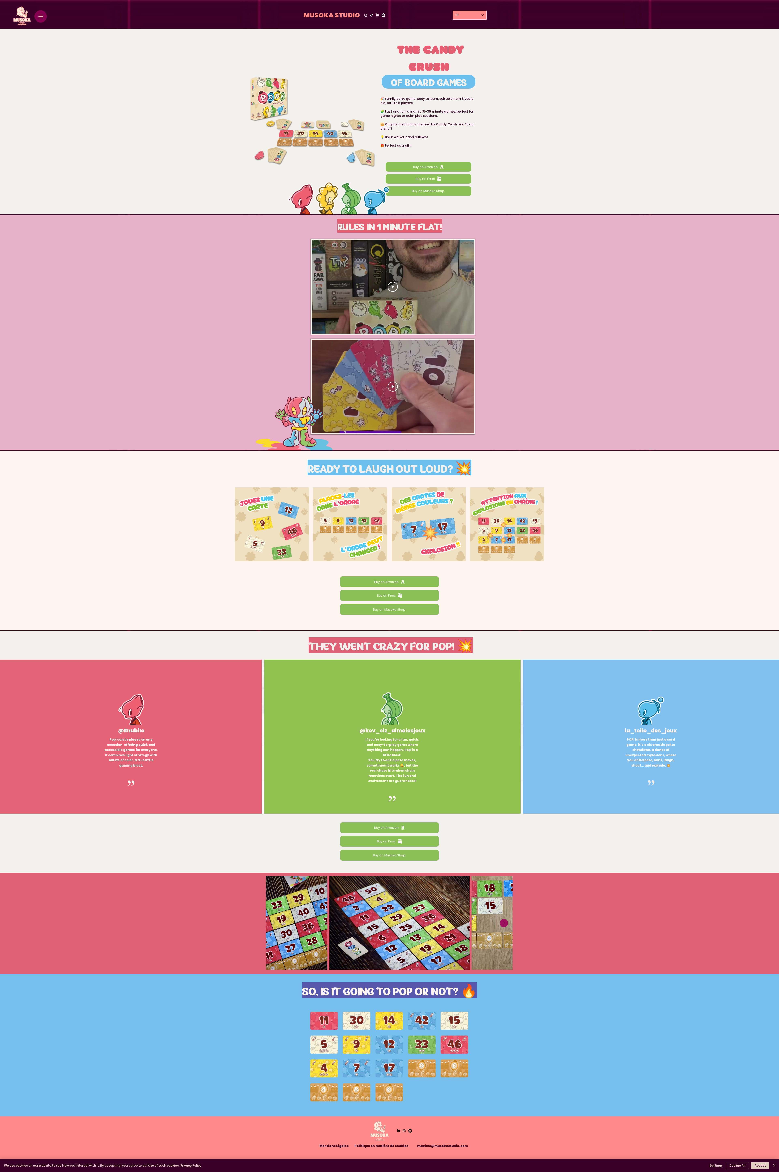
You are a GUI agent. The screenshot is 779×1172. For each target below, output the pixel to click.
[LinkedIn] (377, 15)
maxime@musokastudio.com (442, 1146)
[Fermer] (774, 1165)
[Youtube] (383, 15)
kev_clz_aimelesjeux (395, 730)
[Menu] (40, 16)
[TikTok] (371, 15)
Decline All (737, 1165)
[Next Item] (504, 923)
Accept (760, 1165)
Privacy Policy (190, 1165)
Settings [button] (716, 1165)
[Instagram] (366, 15)
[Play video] (393, 287)
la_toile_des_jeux (651, 730)
